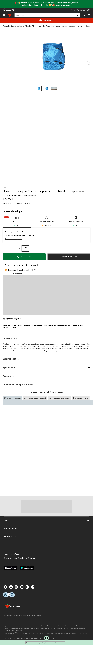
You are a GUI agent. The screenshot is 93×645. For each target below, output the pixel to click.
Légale (6, 544)
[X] (11, 587)
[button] (77, 15)
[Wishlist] (84, 15)
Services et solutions (11, 528)
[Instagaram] (16, 587)
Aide (5, 520)
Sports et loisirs (17, 26)
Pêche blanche (39, 26)
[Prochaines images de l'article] (89, 63)
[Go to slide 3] (54, 88)
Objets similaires (30, 195)
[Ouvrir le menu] (4, 15)
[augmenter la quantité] (5, 248)
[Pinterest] (27, 587)
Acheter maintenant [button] (69, 257)
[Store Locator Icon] (4, 10)
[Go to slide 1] (39, 88)
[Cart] (89, 15)
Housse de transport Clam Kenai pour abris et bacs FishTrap (39, 191)
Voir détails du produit (13, 195)
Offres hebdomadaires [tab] (12, 398)
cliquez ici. (16, 327)
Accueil (6, 26)
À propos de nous (10, 536)
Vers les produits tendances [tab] (59, 398)
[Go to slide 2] (46, 88)
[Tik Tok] (32, 587)
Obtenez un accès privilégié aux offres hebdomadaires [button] (45, 643)
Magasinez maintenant (63, 5)
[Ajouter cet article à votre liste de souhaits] (25, 248)
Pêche (28, 26)
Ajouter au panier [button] (24, 257)
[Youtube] (22, 587)
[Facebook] (5, 587)
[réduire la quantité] (19, 248)
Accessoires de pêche (56, 26)
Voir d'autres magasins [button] (13, 239)
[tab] (17, 221)
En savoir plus (9, 562)
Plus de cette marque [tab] (81, 398)
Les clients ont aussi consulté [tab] (35, 398)
